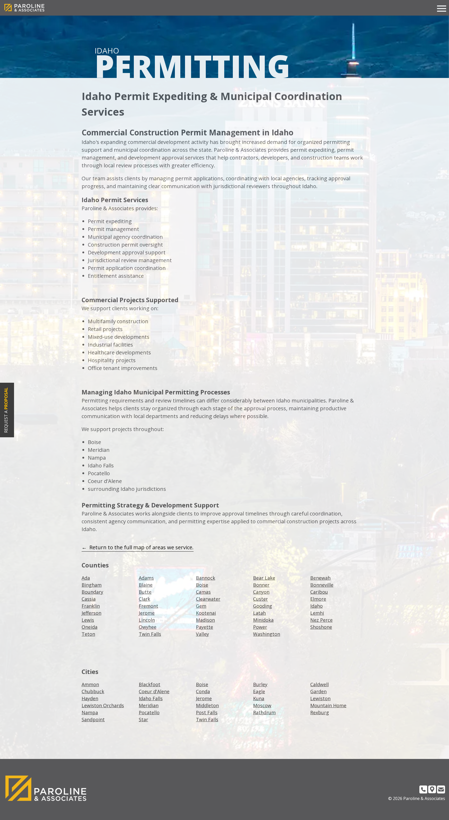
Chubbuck (93, 691)
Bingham (92, 585)
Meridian (149, 705)
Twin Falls (150, 634)
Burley (260, 684)
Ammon (90, 684)
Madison (205, 620)
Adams (146, 578)
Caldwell (319, 684)
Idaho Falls (151, 698)
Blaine (146, 585)
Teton (88, 634)
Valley (202, 634)
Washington (266, 634)
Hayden (90, 698)
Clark (144, 599)
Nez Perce (321, 620)
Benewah (320, 578)
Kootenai (206, 613)
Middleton (207, 705)
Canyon (261, 592)
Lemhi (317, 613)
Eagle (259, 691)
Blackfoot (149, 684)
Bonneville (321, 585)
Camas (203, 592)
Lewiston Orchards (103, 705)
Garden (318, 691)
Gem (201, 606)
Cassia (89, 599)
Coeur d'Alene (154, 691)
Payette (204, 627)
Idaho (316, 606)
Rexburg (319, 712)
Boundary (92, 592)
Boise (202, 585)
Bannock (205, 578)
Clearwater (208, 599)
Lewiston (320, 698)
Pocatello (149, 712)
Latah (259, 613)
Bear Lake (264, 578)
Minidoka (263, 620)
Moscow (262, 705)
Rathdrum (264, 712)
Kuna (258, 698)
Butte (145, 592)
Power (260, 627)
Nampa (90, 712)
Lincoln (147, 620)
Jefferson (91, 613)
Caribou (319, 592)
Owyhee (147, 627)
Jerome (147, 613)
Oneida (89, 627)
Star (143, 719)
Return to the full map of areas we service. (141, 547)
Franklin (91, 606)
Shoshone (321, 627)
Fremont (148, 606)
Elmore (318, 599)
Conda (203, 691)
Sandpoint (93, 719)
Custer (260, 599)
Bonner (261, 585)
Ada (86, 578)
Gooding (262, 606)
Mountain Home (328, 705)
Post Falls (206, 712)
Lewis (88, 620)
